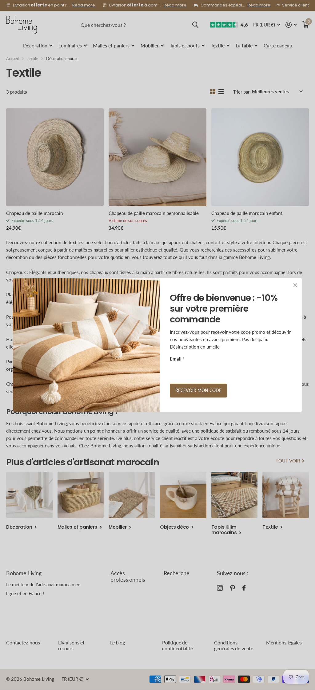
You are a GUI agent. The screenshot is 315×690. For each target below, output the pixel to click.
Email (177, 358)
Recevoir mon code (198, 390)
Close (295, 285)
